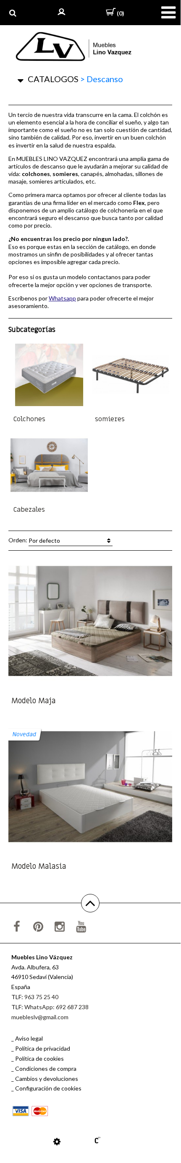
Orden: (34, 540)
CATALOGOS (53, 79)
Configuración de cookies (48, 1088)
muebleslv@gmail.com (39, 1017)
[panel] (57, 1141)
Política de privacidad (42, 1048)
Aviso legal (29, 1038)
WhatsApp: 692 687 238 (56, 1006)
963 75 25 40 (41, 996)
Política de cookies (39, 1058)
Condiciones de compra (45, 1068)
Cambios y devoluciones (46, 1078)
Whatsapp (62, 298)
